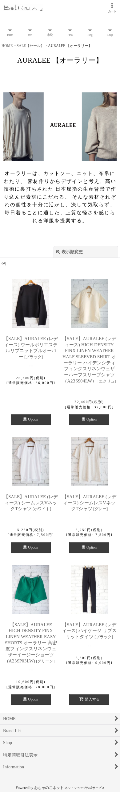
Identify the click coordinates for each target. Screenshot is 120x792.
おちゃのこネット (49, 788)
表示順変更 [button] (72, 251)
